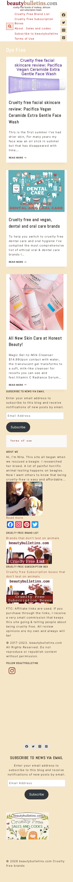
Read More (17, 157)
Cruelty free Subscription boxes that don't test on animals (35, 574)
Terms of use (21, 441)
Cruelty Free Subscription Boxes (34, 21)
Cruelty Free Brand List (32, 14)
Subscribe (18, 427)
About (19, 28)
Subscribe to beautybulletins (36, 33)
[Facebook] (63, 15)
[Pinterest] (63, 38)
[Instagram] (63, 30)
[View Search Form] (9, 26)
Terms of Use (24, 38)
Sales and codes (38, 28)
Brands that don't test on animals (33, 538)
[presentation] (36, 76)
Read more (14, 517)
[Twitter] (63, 22)
